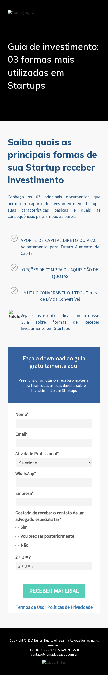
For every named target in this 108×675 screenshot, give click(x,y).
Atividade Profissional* (37, 453)
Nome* (22, 414)
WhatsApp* (25, 473)
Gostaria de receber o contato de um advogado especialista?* (50, 516)
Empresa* (24, 493)
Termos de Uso (30, 607)
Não (24, 545)
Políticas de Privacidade (70, 607)
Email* (21, 434)
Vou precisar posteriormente (47, 536)
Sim (24, 527)
